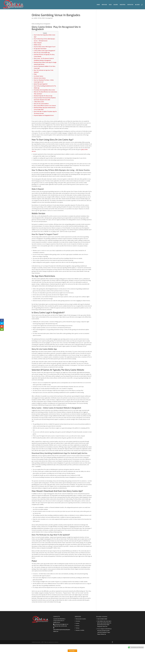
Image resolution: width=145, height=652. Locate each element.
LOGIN (138, 4)
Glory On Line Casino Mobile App (42, 52)
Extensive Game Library (40, 78)
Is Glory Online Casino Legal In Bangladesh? (44, 50)
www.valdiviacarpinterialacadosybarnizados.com (61, 630)
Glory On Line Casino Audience (41, 103)
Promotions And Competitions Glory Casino (44, 90)
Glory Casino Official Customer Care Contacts (45, 105)
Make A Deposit (37, 43)
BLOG (110, 4)
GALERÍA (116, 4)
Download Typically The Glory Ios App (43, 96)
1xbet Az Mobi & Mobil (102, 619)
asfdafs (35, 18)
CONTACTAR (130, 4)
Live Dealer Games (38, 76)
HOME (98, 4)
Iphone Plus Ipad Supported (40, 84)
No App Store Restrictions (40, 48)
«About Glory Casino (39, 101)
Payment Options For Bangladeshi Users (44, 115)
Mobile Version (37, 44)
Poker (35, 74)
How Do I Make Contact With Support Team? (44, 46)
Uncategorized (49, 18)
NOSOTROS (122, 4)
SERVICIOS (104, 4)
